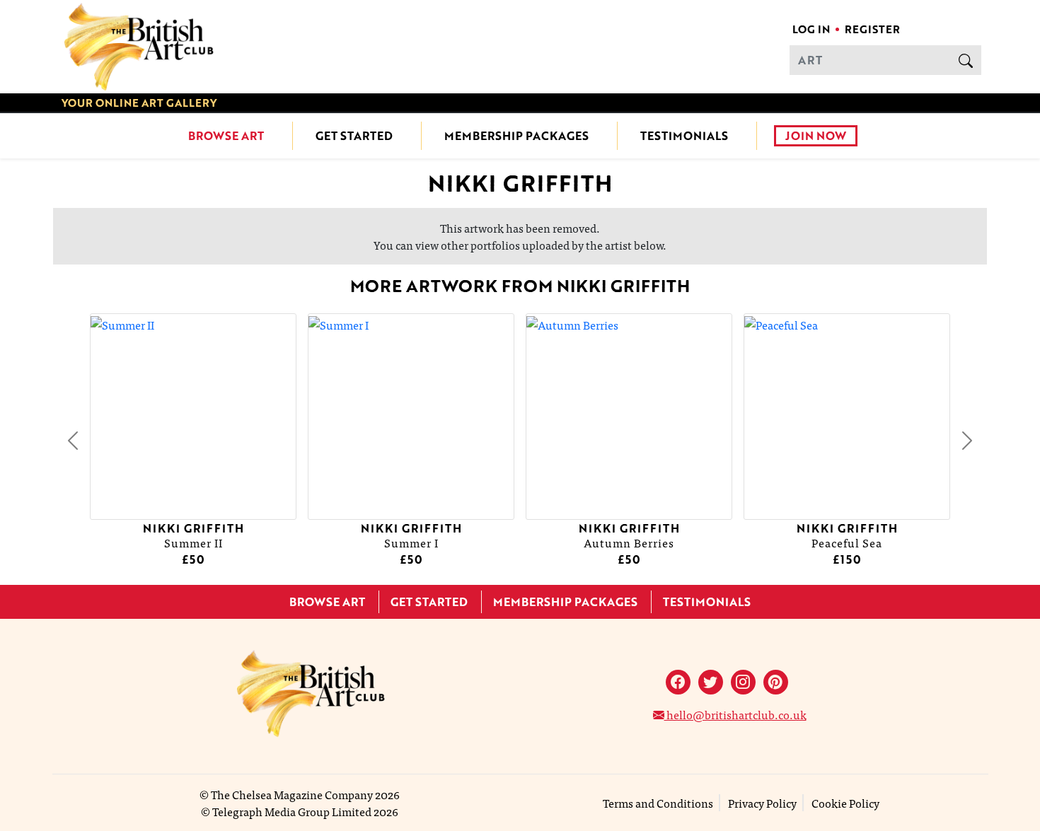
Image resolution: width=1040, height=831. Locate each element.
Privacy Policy (762, 803)
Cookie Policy (845, 803)
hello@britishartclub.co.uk (735, 714)
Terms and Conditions (658, 803)
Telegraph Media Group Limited (291, 811)
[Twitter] (710, 682)
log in (811, 29)
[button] (73, 441)
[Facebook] (678, 682)
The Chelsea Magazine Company (292, 794)
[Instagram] (743, 682)
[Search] (965, 60)
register (872, 29)
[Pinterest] (775, 682)
